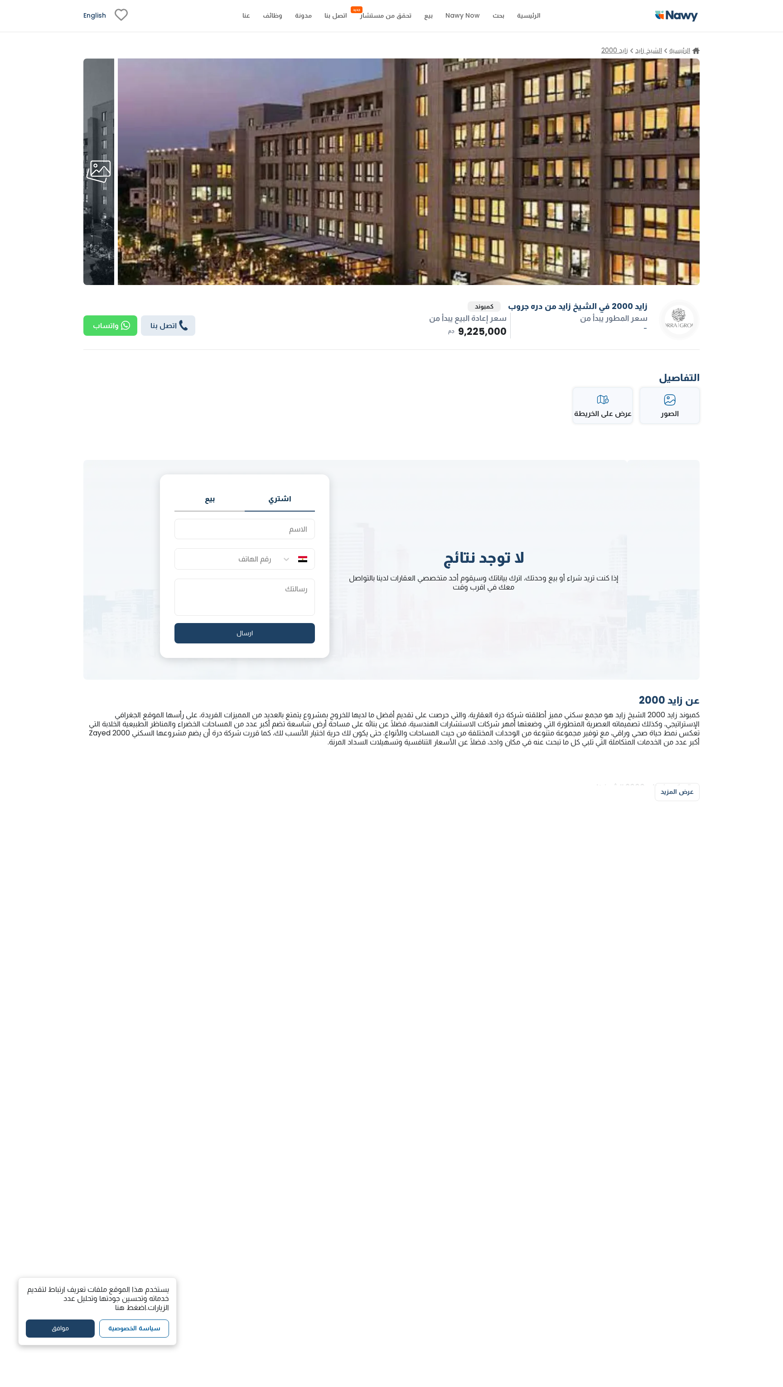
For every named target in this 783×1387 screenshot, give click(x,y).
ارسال (245, 633)
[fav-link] (121, 16)
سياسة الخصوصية (134, 1328)
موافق (60, 1328)
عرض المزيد (677, 791)
